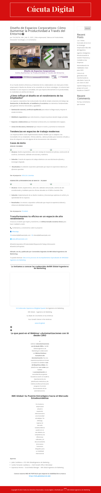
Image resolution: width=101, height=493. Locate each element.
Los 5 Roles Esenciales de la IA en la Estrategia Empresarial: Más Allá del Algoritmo (84, 45)
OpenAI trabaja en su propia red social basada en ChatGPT (84, 88)
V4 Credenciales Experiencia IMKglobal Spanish (31, 308)
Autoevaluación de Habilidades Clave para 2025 (83, 67)
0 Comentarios (31, 40)
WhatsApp (15, 231)
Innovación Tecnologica (17, 40)
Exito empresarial (40, 37)
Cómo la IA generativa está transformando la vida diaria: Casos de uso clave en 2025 (83, 78)
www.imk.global (40, 323)
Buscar (87, 28)
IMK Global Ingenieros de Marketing (78, 490)
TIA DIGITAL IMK (18, 37)
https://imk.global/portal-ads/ (40, 476)
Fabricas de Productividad (55, 37)
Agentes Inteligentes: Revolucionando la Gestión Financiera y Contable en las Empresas (83, 57)
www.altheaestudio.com (20, 239)
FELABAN (25, 211)
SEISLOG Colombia (28, 175)
